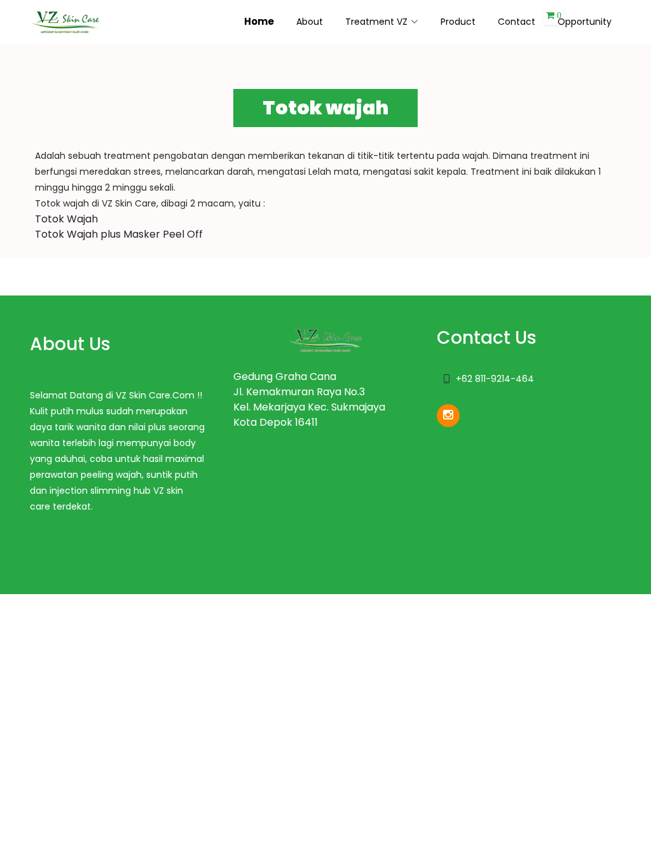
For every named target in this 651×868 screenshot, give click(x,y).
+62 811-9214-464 (495, 378)
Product (458, 21)
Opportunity (585, 21)
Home (259, 21)
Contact (516, 21)
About (309, 21)
